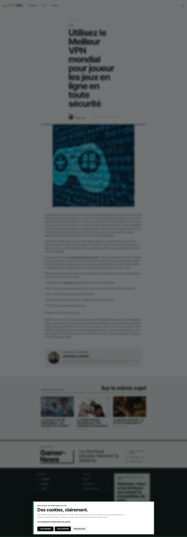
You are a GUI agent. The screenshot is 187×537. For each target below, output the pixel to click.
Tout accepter (62, 529)
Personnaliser (79, 529)
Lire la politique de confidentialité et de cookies (53, 522)
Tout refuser (45, 529)
